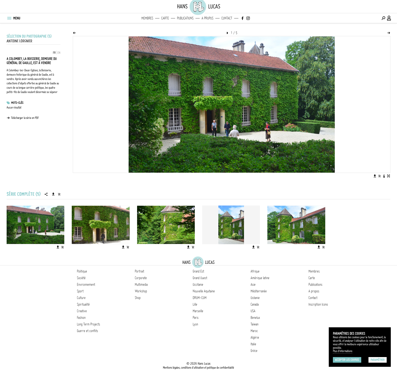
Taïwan (254, 324)
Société (81, 278)
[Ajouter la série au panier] (59, 194)
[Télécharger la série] (53, 194)
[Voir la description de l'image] (384, 176)
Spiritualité (83, 304)
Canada (255, 304)
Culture (81, 298)
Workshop (141, 291)
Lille (195, 304)
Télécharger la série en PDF (25, 118)
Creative (82, 311)
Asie (253, 284)
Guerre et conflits (87, 331)
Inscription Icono (318, 304)
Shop (138, 298)
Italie (253, 344)
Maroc (254, 331)
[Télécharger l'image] (375, 176)
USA (253, 311)
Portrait (139, 271)
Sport (80, 291)
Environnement (86, 284)
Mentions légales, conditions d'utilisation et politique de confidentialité (198, 367)
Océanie (255, 298)
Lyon (195, 324)
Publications (185, 18)
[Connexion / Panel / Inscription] (389, 18)
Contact (226, 18)
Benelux (255, 318)
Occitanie (198, 284)
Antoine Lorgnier (19, 41)
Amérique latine (260, 278)
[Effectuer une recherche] (383, 18)
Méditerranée (259, 291)
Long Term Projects (88, 324)
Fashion (81, 318)
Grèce (254, 351)
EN (58, 53)
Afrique (255, 271)
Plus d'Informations (342, 351)
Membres (147, 18)
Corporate (141, 278)
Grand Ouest (200, 278)
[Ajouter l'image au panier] (379, 176)
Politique (82, 271)
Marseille (198, 311)
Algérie (255, 337)
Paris (195, 318)
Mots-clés (17, 103)
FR (54, 53)
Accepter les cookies (347, 360)
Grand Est (198, 271)
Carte (165, 18)
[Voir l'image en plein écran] (388, 176)
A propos (207, 18)
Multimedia (141, 284)
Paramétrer (378, 360)
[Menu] (9, 18)
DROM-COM (200, 298)
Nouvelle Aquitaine (204, 291)
